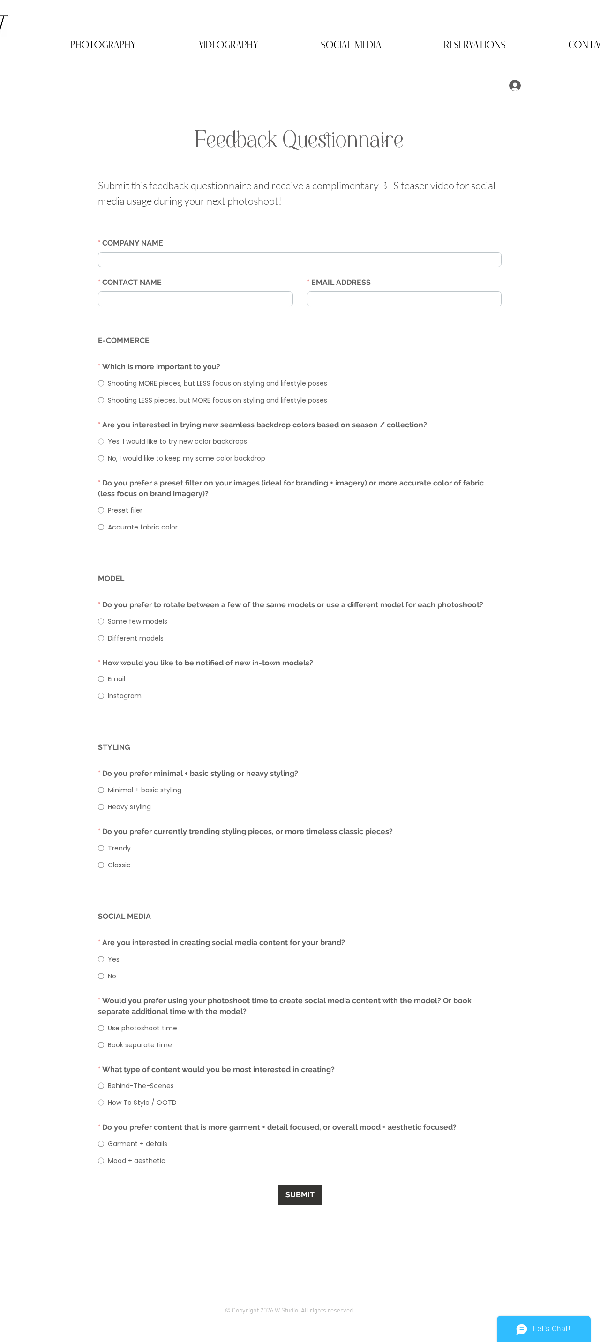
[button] (79, 41)
